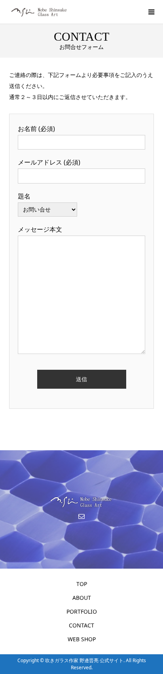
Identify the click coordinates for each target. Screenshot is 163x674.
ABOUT (81, 597)
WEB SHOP (82, 639)
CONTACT (81, 625)
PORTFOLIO (81, 611)
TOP (81, 584)
